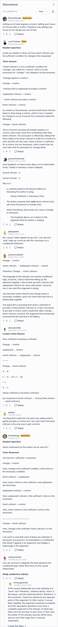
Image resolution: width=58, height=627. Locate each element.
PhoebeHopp (14, 436)
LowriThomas (14, 41)
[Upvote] (3, 34)
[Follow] (52, 11)
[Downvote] (9, 34)
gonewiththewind (16, 159)
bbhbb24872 (13, 232)
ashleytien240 (14, 557)
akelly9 (11, 412)
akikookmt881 (14, 328)
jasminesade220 (15, 255)
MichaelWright (14, 18)
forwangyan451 (21, 583)
